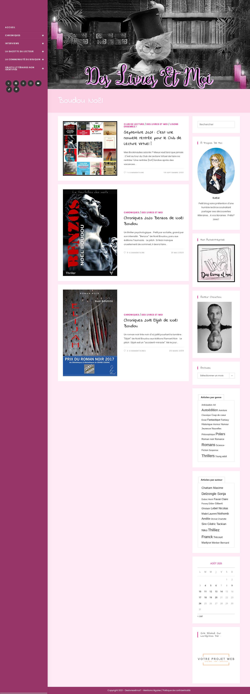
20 (216, 597)
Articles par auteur (211, 479)
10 (200, 591)
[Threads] (23, 83)
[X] (8, 83)
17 (200, 597)
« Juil (200, 616)
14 (221, 591)
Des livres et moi (157, 124)
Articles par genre (211, 397)
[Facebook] (16, 83)
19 (211, 597)
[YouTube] (38, 83)
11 (205, 591)
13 (216, 591)
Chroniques (131, 212)
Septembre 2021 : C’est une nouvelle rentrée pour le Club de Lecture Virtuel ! (152, 138)
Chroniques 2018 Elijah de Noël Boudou (151, 323)
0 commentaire (136, 252)
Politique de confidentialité (176, 690)
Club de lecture (134, 124)
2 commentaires (136, 350)
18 (205, 597)
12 (211, 591)
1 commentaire (135, 172)
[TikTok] (9, 89)
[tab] (211, 397)
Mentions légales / (152, 690)
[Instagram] (31, 83)
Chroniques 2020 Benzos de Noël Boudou (153, 221)
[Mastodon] (16, 89)
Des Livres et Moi (23, 12)
